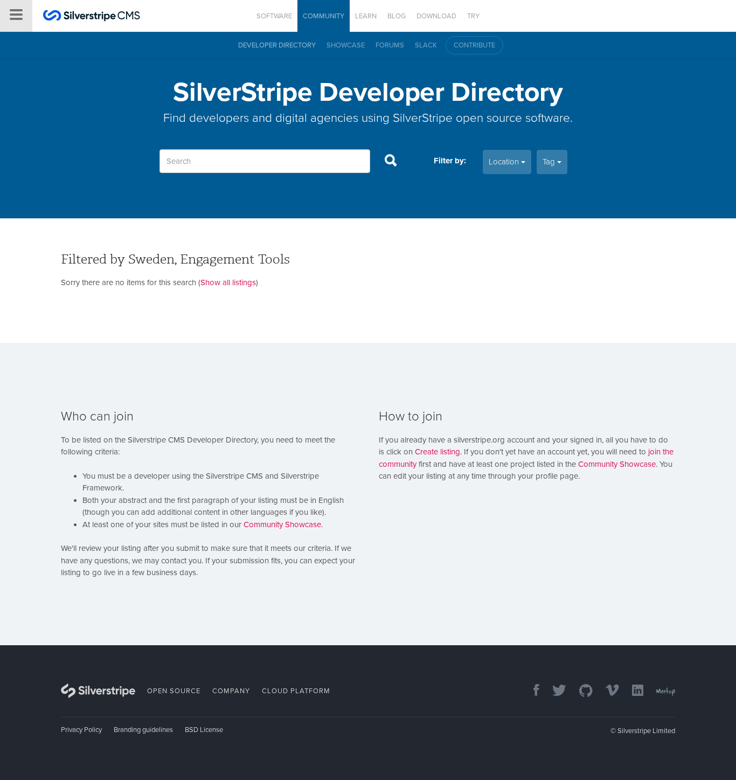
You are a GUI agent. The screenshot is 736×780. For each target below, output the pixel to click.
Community (323, 16)
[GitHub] (580, 691)
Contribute (474, 45)
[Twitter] (553, 691)
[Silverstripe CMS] (91, 17)
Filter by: (450, 160)
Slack (426, 45)
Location (505, 162)
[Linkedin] (632, 691)
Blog (396, 16)
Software (274, 16)
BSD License (204, 730)
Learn (366, 16)
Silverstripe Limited (646, 731)
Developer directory (277, 45)
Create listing (437, 452)
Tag (550, 162)
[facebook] (531, 691)
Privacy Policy (81, 730)
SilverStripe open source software (481, 118)
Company (231, 691)
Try (473, 16)
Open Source (173, 691)
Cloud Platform (296, 691)
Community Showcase (282, 524)
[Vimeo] (607, 691)
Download (436, 16)
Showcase (346, 45)
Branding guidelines (143, 730)
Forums (390, 45)
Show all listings (228, 282)
